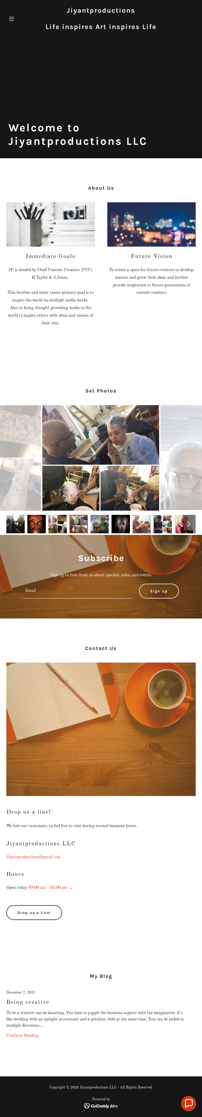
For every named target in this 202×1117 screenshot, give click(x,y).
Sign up (159, 591)
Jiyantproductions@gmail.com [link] (33, 857)
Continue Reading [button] (22, 1036)
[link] (101, 28)
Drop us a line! (34, 912)
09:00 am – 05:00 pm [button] (47, 888)
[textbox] (78, 591)
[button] (20, 18)
